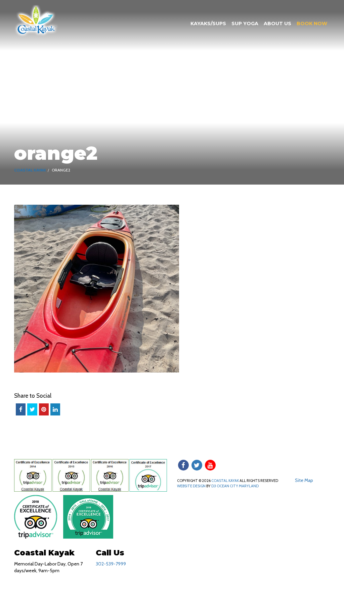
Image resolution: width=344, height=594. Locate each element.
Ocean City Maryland (238, 486)
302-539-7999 (111, 564)
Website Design (191, 486)
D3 (213, 486)
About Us (277, 23)
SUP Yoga (244, 23)
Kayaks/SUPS (208, 23)
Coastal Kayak (30, 169)
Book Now (312, 23)
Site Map (304, 480)
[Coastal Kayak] (36, 20)
